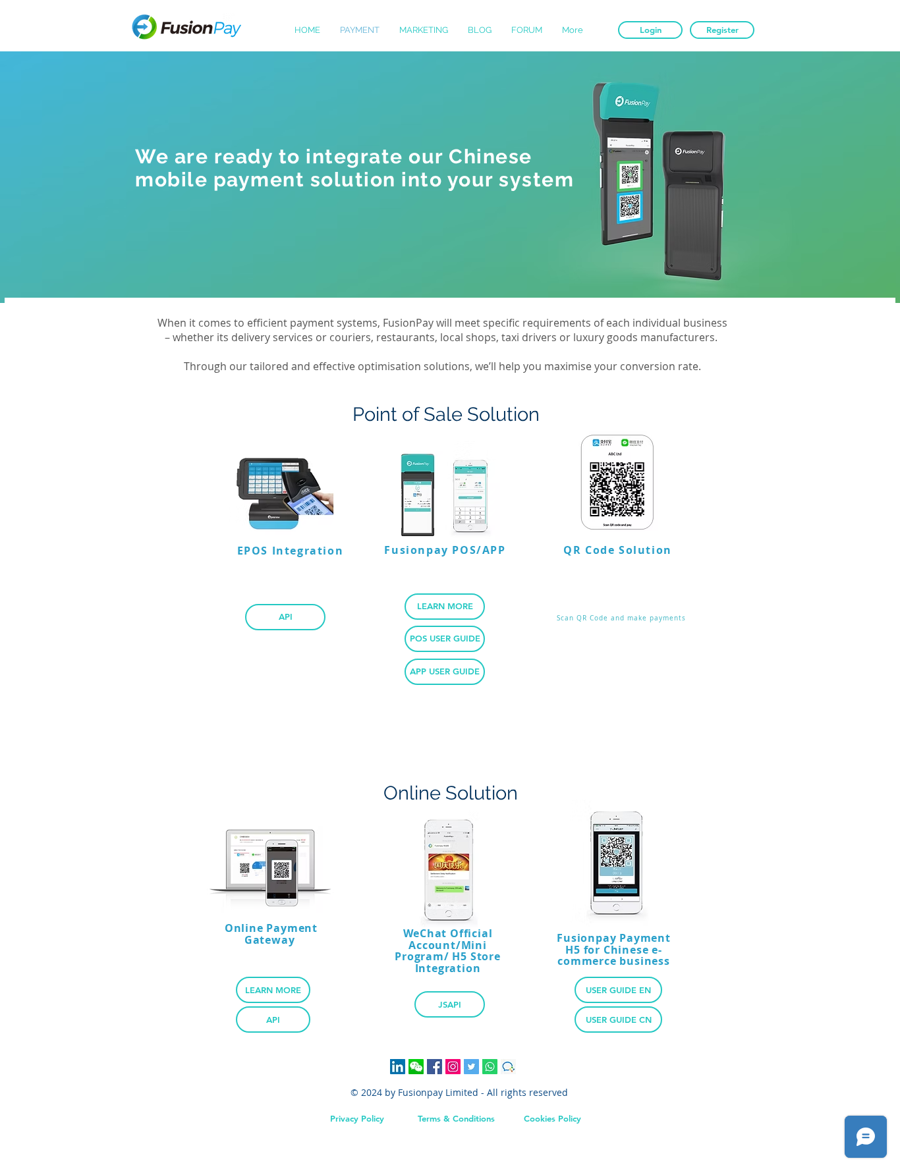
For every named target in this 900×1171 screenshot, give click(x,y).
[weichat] (416, 1066)
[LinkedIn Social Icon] (397, 1066)
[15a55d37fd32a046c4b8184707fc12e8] (508, 1066)
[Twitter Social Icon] (471, 1066)
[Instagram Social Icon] (453, 1066)
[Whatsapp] (489, 1066)
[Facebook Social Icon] (434, 1066)
